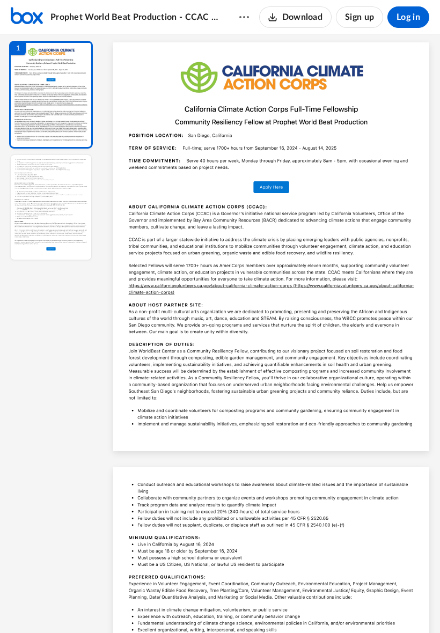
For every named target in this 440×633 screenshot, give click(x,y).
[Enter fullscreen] (370, 606)
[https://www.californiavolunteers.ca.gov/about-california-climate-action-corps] (210, 285)
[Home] (27, 17)
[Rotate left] (330, 606)
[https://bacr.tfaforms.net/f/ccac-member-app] (271, 187)
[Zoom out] (272, 606)
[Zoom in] (309, 606)
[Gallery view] (351, 606)
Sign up (359, 17)
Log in (408, 17)
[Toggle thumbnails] (172, 606)
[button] (51, 94)
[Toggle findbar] (192, 606)
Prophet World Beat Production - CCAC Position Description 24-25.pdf (134, 17)
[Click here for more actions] (244, 17)
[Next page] (250, 606)
